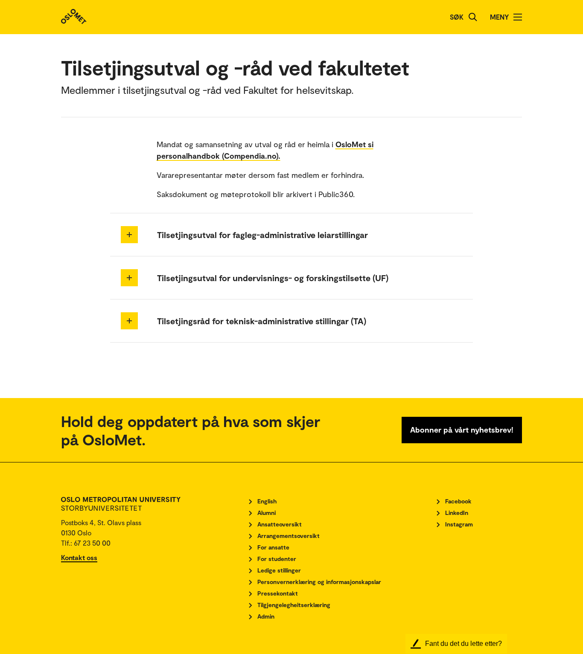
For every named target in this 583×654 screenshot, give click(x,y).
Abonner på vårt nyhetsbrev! (461, 429)
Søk (456, 17)
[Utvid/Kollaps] (129, 234)
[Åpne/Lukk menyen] (517, 17)
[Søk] (473, 17)
